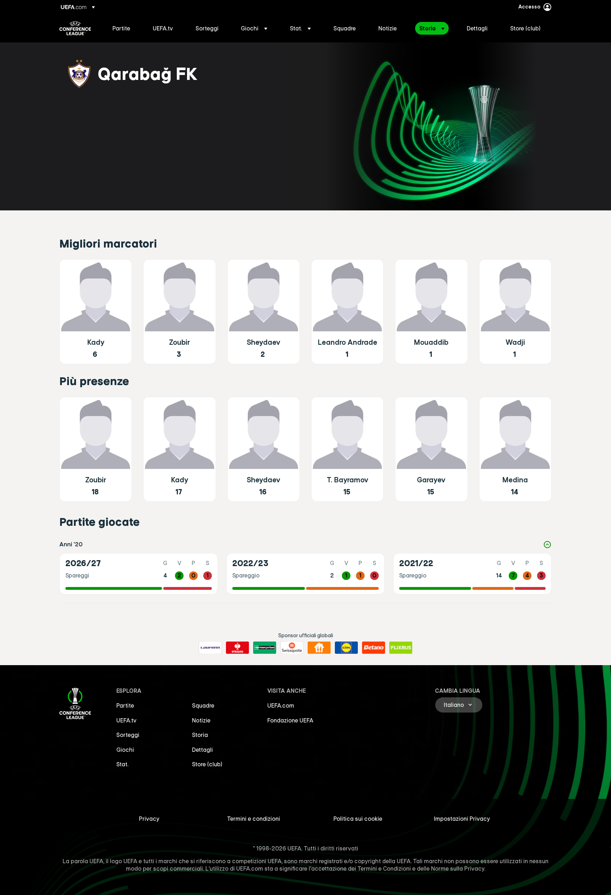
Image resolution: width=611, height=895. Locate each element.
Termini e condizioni (253, 818)
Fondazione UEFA (290, 720)
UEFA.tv (126, 720)
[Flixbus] (400, 647)
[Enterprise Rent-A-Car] (264, 647)
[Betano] (373, 647)
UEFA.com (280, 705)
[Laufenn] (210, 647)
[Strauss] (237, 647)
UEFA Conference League (75, 28)
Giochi (125, 749)
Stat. (122, 764)
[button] (254, 28)
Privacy (149, 818)
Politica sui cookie (357, 818)
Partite (125, 705)
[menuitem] (124, 28)
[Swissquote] (291, 647)
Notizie (201, 720)
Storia (200, 735)
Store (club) (207, 764)
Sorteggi (127, 735)
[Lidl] (346, 647)
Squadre (203, 705)
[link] (121, 28)
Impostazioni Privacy (462, 818)
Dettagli (202, 749)
